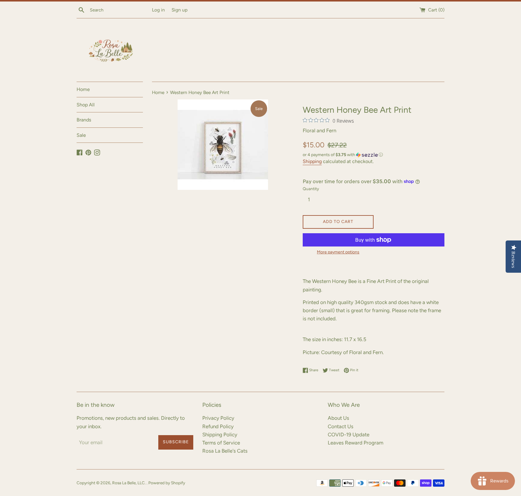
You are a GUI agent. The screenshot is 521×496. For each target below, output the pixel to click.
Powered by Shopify (166, 482)
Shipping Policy (219, 435)
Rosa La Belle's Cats (225, 451)
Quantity (311, 188)
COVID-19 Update (348, 435)
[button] (373, 155)
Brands (84, 120)
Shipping (312, 161)
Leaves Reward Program (355, 443)
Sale (81, 135)
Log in (158, 10)
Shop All (86, 105)
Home (83, 89)
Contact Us (340, 426)
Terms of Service (221, 443)
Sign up (180, 10)
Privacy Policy (218, 418)
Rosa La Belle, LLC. (129, 482)
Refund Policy (218, 426)
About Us (338, 418)
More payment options (338, 252)
